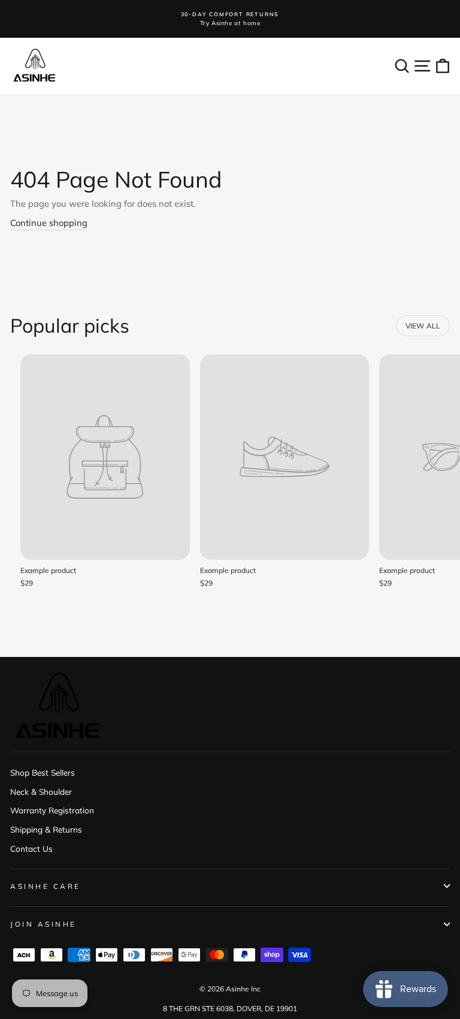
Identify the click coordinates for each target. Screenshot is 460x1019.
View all (423, 325)
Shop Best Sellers (42, 772)
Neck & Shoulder (41, 791)
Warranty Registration (52, 810)
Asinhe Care (45, 886)
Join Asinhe (43, 923)
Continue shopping (48, 222)
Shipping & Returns (46, 829)
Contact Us (31, 848)
